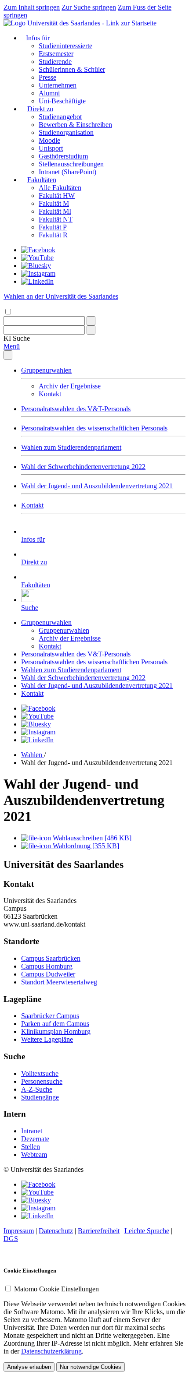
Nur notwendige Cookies (90, 1367)
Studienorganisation (66, 132)
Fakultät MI (55, 211)
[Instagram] (38, 273)
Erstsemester (56, 53)
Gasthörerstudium (63, 156)
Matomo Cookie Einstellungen (56, 1289)
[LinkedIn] (37, 281)
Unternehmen (57, 85)
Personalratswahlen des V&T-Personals (76, 408)
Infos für (38, 38)
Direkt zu (40, 109)
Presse (47, 77)
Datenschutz (56, 1230)
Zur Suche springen (89, 7)
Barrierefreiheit (99, 1230)
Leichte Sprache (146, 1230)
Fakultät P (53, 227)
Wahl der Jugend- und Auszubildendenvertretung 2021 (97, 486)
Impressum (19, 1230)
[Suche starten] (91, 320)
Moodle (49, 140)
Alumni (49, 93)
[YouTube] (37, 257)
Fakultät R (53, 235)
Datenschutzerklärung (51, 1351)
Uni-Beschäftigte (62, 101)
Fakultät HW (57, 195)
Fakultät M (54, 203)
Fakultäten (41, 179)
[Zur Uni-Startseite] (80, 23)
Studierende (55, 61)
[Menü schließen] (8, 355)
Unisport (51, 148)
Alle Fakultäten (60, 187)
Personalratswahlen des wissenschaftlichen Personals (94, 428)
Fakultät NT (56, 219)
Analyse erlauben (29, 1367)
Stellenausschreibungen (71, 164)
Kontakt (50, 394)
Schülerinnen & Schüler (72, 69)
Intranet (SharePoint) (67, 172)
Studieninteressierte (65, 45)
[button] (17, 338)
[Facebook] (38, 250)
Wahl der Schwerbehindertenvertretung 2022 (83, 466)
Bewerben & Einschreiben (75, 124)
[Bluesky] (36, 265)
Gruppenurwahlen (46, 370)
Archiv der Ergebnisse (70, 386)
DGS (11, 1238)
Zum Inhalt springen (32, 7)
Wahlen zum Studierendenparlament (71, 447)
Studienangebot (60, 116)
